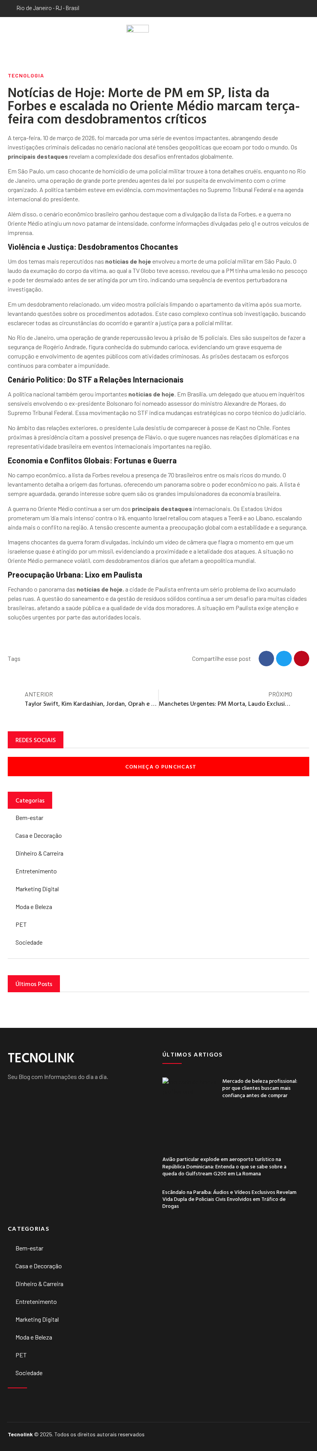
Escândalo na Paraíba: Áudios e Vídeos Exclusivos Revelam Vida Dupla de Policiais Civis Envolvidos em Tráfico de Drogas (229, 1199)
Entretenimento (36, 871)
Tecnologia (26, 75)
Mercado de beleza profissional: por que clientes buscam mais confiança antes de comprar (259, 1088)
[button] (11, 35)
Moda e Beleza (33, 906)
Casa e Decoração (38, 835)
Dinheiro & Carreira (39, 853)
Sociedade (29, 942)
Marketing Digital (37, 888)
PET (21, 924)
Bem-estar (29, 817)
